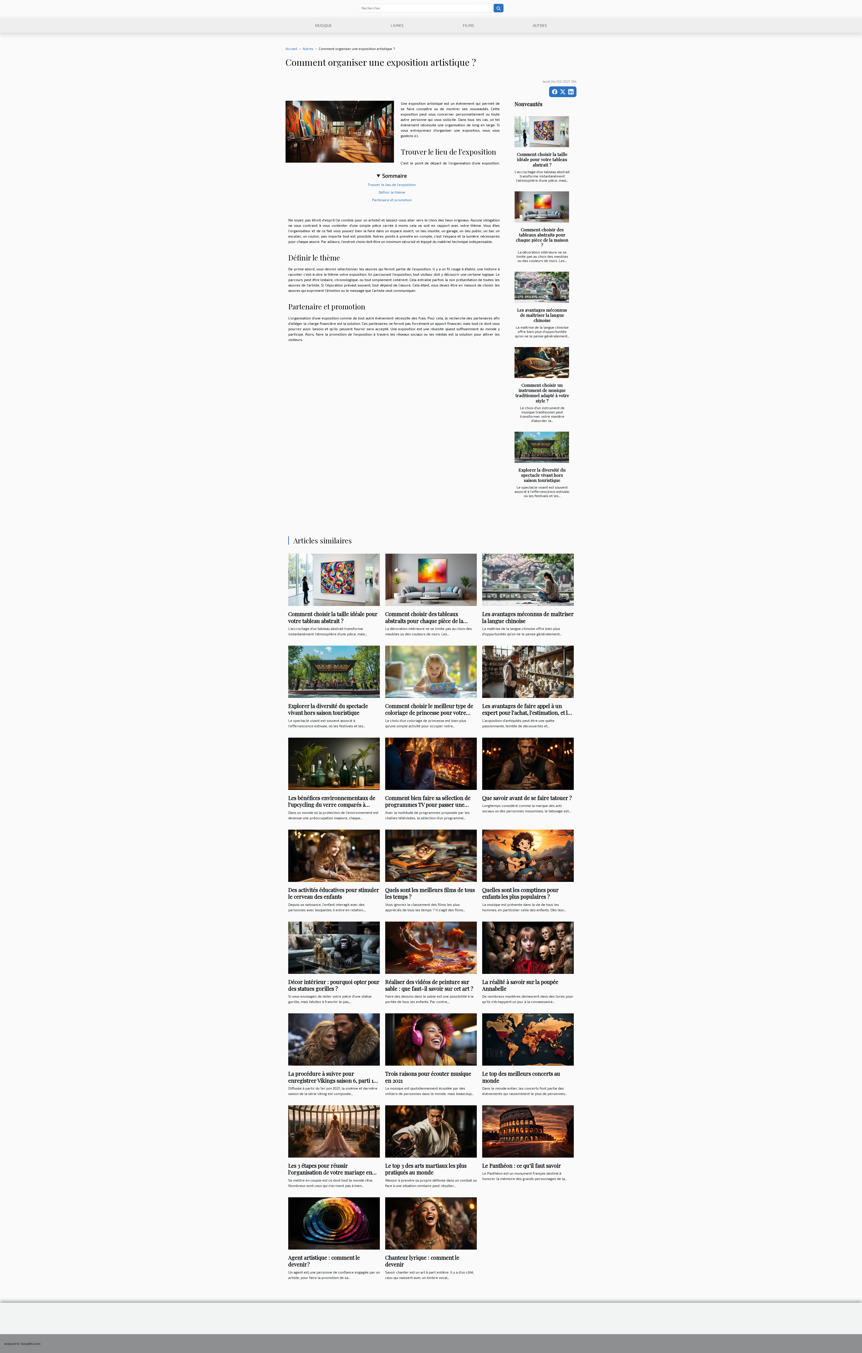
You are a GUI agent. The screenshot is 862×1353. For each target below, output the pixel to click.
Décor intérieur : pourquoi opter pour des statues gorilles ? (333, 985)
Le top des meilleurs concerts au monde (521, 1077)
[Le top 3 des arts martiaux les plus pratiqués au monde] (431, 1131)
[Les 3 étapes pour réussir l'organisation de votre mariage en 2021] (334, 1131)
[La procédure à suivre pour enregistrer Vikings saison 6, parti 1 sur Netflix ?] (334, 1039)
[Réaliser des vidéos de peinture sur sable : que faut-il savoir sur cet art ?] (431, 947)
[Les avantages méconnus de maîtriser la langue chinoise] (542, 287)
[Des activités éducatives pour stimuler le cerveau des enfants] (334, 855)
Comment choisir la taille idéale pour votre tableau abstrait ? (542, 159)
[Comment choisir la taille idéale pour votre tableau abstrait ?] (542, 131)
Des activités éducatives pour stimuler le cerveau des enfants (333, 893)
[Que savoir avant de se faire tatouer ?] (528, 763)
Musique (323, 25)
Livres (397, 25)
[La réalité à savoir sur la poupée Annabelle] (528, 947)
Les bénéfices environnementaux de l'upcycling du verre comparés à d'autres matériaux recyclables (331, 804)
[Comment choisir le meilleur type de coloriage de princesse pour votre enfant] (431, 671)
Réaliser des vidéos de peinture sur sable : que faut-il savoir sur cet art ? (429, 985)
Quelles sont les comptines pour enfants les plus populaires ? (520, 893)
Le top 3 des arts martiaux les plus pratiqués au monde (425, 1169)
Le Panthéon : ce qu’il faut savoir (521, 1165)
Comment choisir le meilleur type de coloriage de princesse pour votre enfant (429, 712)
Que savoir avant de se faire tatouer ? (527, 797)
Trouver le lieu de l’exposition (392, 184)
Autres (540, 25)
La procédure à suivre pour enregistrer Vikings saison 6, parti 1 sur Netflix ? (331, 1080)
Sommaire (394, 175)
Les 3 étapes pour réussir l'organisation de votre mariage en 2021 (330, 1172)
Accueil (291, 48)
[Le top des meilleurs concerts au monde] (528, 1039)
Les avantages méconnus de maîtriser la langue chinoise (542, 315)
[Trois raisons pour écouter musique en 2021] (431, 1039)
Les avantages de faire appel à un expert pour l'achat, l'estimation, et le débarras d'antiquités (526, 712)
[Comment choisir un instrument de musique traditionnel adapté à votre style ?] (542, 362)
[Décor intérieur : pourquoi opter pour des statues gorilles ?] (334, 947)
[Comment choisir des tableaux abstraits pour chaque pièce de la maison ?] (542, 207)
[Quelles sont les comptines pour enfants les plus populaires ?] (528, 855)
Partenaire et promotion (392, 200)
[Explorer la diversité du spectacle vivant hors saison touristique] (542, 447)
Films (468, 25)
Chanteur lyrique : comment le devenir (422, 1261)
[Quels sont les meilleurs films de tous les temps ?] (431, 855)
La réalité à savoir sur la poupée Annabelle (520, 985)
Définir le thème (391, 192)
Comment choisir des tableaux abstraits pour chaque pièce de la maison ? (542, 237)
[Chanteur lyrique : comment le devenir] (431, 1223)
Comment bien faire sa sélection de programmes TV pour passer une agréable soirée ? (428, 804)
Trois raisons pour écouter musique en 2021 (428, 1077)
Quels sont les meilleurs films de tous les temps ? (430, 893)
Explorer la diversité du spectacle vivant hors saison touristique (542, 475)
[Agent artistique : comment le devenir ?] (334, 1223)
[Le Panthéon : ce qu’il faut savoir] (528, 1131)
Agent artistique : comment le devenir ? (324, 1261)
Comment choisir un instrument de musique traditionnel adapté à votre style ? (542, 392)
